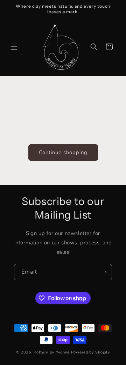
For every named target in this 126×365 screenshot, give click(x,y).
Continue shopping (63, 152)
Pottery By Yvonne (52, 352)
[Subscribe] (104, 272)
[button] (14, 46)
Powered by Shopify (90, 352)
